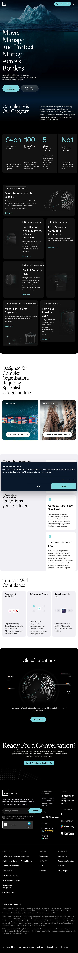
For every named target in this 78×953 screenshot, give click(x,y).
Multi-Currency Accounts (11, 856)
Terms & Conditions (8, 947)
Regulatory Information (66, 861)
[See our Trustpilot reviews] (44, 836)
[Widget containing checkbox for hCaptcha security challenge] (17, 825)
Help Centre (44, 856)
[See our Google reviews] (48, 829)
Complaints (39, 947)
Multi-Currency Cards (9, 861)
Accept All (63, 486)
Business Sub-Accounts (10, 866)
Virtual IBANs (7, 871)
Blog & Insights (63, 871)
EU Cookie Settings (62, 947)
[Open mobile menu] (74, 4)
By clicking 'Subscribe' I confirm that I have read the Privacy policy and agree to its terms (19, 817)
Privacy (19, 947)
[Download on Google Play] (67, 827)
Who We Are (62, 856)
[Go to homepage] (4, 4)
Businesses (25, 856)
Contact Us (43, 861)
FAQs (42, 866)
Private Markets (26, 861)
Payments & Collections (10, 875)
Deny (38, 486)
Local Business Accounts (11, 880)
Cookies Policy (49, 947)
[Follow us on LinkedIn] (62, 814)
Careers (61, 866)
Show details (67, 480)
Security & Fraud (28, 947)
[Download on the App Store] (67, 834)
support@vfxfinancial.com (50, 817)
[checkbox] (3, 817)
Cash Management (8, 892)
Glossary (43, 871)
